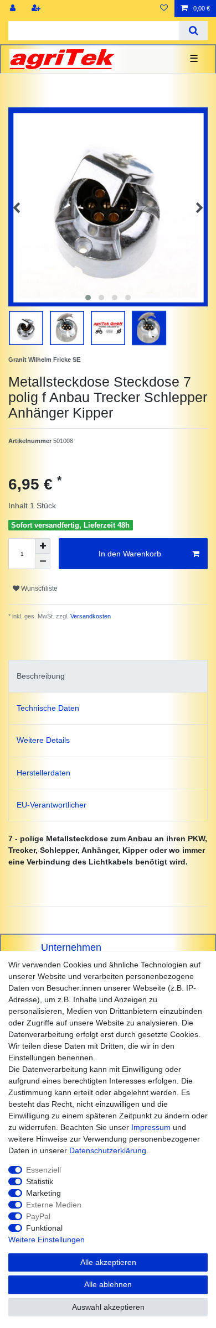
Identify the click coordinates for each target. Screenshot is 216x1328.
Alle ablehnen (108, 1284)
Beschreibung (41, 675)
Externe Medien (53, 1204)
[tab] (108, 676)
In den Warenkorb (130, 553)
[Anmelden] (14, 8)
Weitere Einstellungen (46, 1239)
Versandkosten (90, 616)
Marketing (43, 1193)
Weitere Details (43, 740)
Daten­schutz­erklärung (107, 1150)
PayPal (38, 1216)
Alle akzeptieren (108, 1262)
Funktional (44, 1227)
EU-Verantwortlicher (51, 804)
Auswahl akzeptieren (108, 1307)
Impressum (151, 1127)
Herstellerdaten (43, 772)
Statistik (39, 1181)
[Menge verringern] (42, 561)
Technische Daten (48, 708)
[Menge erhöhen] (42, 546)
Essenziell (43, 1169)
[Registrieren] (37, 8)
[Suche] (193, 30)
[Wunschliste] (164, 8)
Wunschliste (38, 588)
